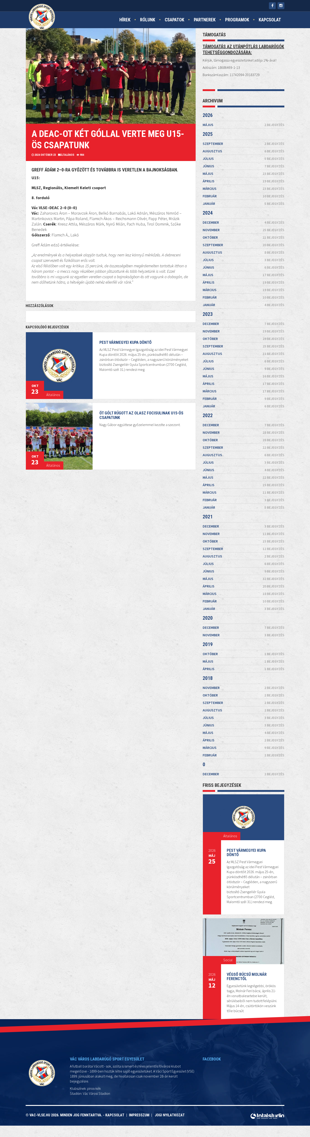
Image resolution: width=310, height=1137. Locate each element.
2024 (208, 213)
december (243, 222)
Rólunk (147, 19)
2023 (208, 314)
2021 (208, 517)
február (243, 196)
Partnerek (205, 19)
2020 (208, 618)
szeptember (243, 143)
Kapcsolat (270, 19)
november (243, 230)
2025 (208, 134)
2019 (208, 644)
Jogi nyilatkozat (170, 1115)
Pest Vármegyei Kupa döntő (125, 342)
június (243, 166)
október (243, 237)
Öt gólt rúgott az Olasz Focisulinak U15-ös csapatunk (141, 415)
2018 (208, 678)
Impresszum (140, 1115)
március (243, 188)
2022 (208, 415)
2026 (208, 115)
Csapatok (174, 19)
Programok (237, 19)
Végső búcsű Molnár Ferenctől (247, 976)
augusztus (243, 151)
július (243, 158)
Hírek (124, 19)
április (243, 181)
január (243, 203)
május (243, 124)
